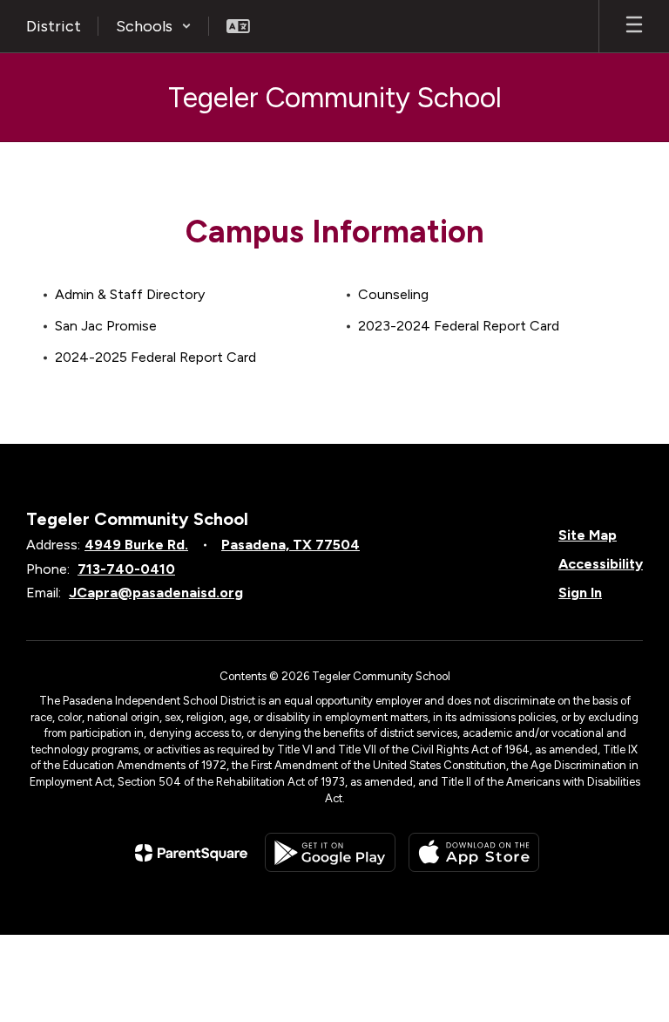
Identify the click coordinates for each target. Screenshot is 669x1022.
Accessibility (600, 563)
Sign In (580, 592)
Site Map (587, 535)
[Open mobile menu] (634, 26)
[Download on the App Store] (474, 852)
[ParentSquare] (191, 853)
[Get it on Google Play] (330, 852)
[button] (153, 26)
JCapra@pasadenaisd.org (156, 592)
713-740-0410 (126, 569)
